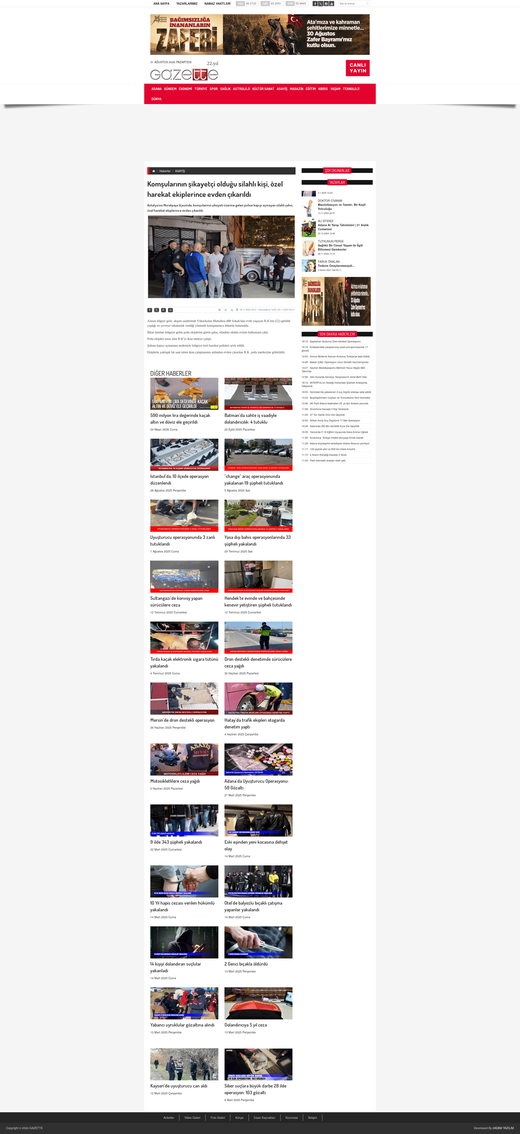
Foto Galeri (218, 1118)
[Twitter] (156, 310)
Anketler (169, 1118)
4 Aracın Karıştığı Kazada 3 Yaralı (324, 454)
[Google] (163, 310)
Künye (239, 1118)
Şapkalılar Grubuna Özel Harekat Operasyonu (331, 341)
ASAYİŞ (180, 171)
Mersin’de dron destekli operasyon (182, 720)
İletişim (312, 1118)
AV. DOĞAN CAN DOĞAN (334, 254)
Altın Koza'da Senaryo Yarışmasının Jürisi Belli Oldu (334, 377)
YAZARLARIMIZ (187, 3)
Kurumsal (292, 1118)
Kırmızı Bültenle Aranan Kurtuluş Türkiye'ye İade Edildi (336, 356)
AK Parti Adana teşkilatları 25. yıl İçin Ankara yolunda (335, 403)
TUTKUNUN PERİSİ (330, 213)
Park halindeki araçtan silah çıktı (324, 460)
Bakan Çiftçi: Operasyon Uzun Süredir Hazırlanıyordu (335, 362)
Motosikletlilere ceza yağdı (175, 781)
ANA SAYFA (161, 3)
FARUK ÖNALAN (329, 233)
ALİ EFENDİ (325, 193)
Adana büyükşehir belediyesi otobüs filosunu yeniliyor (335, 443)
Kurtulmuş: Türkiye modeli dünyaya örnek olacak (332, 437)
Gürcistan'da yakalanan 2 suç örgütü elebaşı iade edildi (336, 392)
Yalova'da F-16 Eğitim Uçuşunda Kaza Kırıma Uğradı (335, 432)
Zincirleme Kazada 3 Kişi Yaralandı (325, 409)
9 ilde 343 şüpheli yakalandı (176, 842)
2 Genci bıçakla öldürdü (246, 964)
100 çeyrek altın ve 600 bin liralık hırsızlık (328, 449)
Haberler (165, 171)
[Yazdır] (220, 309)
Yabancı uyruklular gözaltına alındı (182, 1025)
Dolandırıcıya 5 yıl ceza (245, 1025)
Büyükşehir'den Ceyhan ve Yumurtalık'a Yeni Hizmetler (336, 397)
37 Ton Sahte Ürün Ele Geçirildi (323, 414)
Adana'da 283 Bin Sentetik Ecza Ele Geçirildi (330, 426)
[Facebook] (149, 310)
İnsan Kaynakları (264, 1118)
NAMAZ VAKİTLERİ (218, 3)
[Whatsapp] (170, 310)
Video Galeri (192, 1118)
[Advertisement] (260, 132)
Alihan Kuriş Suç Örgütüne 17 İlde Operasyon (331, 420)
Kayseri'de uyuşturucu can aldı (178, 1085)
